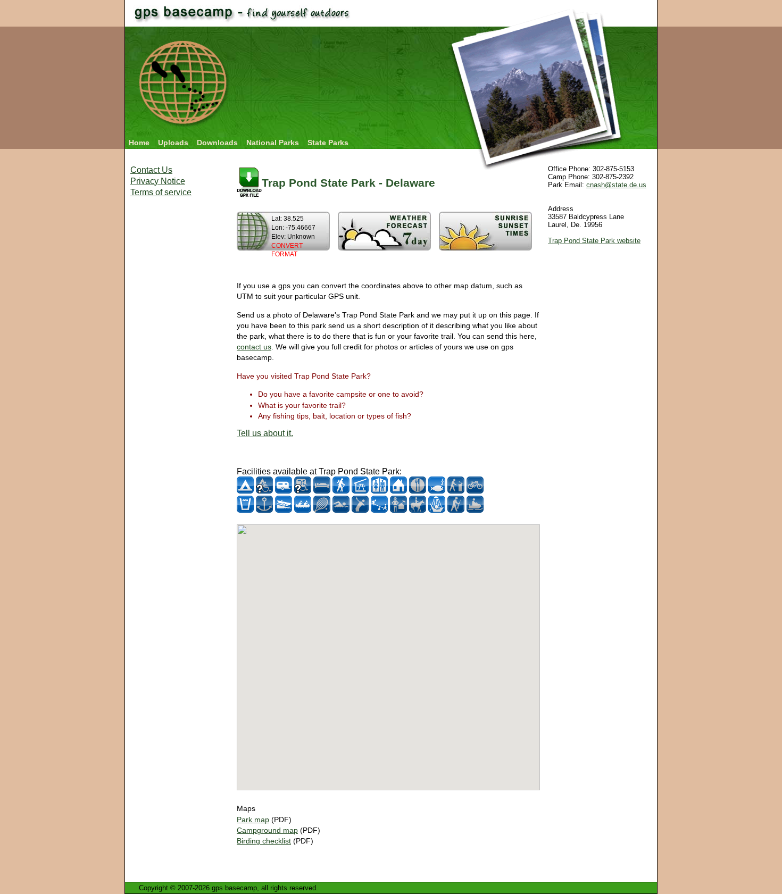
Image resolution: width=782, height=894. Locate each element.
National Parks (272, 142)
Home (139, 142)
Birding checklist (264, 841)
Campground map (267, 830)
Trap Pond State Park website (594, 241)
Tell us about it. (265, 433)
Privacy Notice (157, 181)
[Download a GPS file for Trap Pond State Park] (249, 183)
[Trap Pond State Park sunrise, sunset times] (485, 247)
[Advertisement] (172, 367)
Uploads (173, 142)
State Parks (327, 142)
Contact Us (151, 169)
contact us (254, 346)
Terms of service (161, 192)
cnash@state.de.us (616, 185)
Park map (253, 819)
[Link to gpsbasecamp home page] (184, 128)
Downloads (217, 142)
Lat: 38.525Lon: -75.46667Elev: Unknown (293, 236)
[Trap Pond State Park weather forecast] (384, 247)
